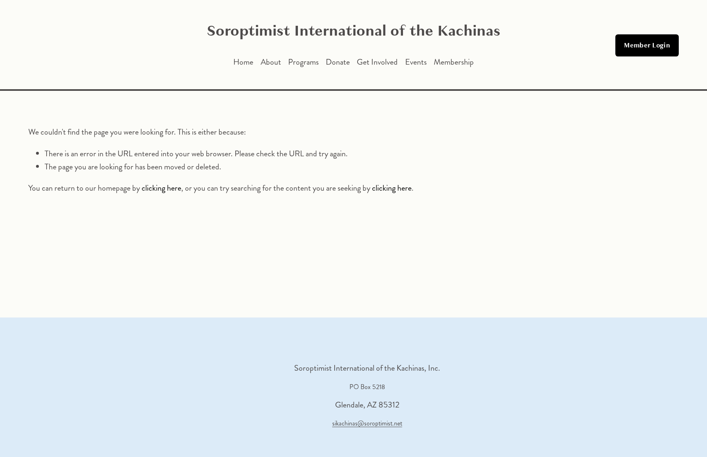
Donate (338, 62)
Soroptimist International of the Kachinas (353, 30)
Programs (303, 62)
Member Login (647, 45)
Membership (454, 62)
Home (243, 62)
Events (416, 62)
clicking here (161, 188)
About (271, 62)
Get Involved (377, 62)
